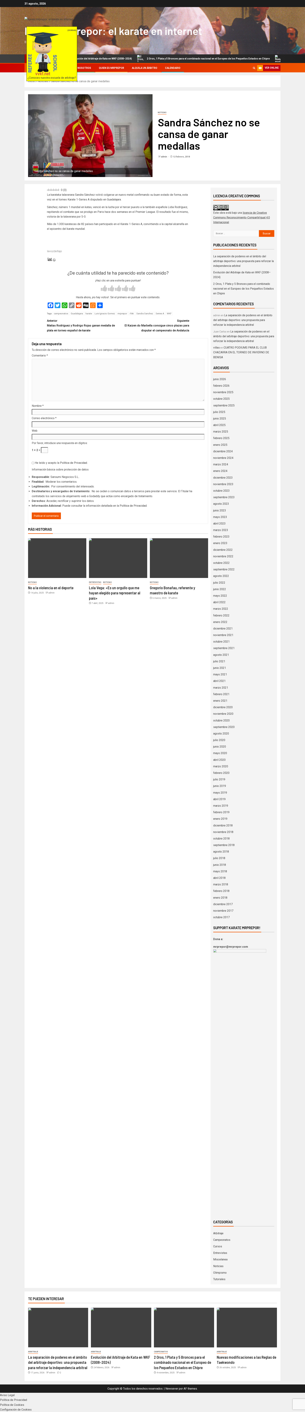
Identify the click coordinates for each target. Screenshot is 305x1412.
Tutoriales (219, 1279)
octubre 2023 (221, 490)
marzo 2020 (220, 766)
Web (34, 430)
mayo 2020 (220, 753)
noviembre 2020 (223, 713)
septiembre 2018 (224, 845)
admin (164, 156)
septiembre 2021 (224, 648)
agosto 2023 (221, 503)
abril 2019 (219, 799)
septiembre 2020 (224, 727)
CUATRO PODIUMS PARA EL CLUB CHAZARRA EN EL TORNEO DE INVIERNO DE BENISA (241, 352)
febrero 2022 (221, 615)
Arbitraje (218, 1233)
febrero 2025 (221, 438)
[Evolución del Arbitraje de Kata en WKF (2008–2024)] (121, 1327)
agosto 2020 (221, 733)
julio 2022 (219, 582)
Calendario (172, 68)
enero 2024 (220, 471)
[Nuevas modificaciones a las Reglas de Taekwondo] (247, 1327)
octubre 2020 (221, 720)
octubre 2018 (221, 838)
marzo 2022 (220, 608)
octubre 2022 (221, 563)
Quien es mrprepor (111, 68)
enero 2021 (220, 700)
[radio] (104, 289)
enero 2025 (220, 444)
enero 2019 (220, 818)
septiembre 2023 (224, 497)
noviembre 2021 (223, 635)
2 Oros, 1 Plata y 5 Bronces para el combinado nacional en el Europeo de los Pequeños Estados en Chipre (164, 58)
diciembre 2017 (223, 904)
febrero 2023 (221, 536)
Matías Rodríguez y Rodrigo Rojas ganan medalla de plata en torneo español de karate (81, 325)
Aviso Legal (7, 1395)
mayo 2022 (220, 595)
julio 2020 (219, 740)
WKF (169, 313)
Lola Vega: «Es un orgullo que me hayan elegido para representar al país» (114, 592)
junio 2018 (219, 865)
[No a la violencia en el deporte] (57, 558)
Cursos (217, 1246)
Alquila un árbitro (144, 68)
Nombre (38, 405)
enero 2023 (220, 543)
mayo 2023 (220, 517)
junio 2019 (219, 786)
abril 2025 (219, 425)
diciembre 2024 (223, 451)
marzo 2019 (220, 805)
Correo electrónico (44, 418)
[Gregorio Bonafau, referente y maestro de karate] (179, 558)
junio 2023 (219, 510)
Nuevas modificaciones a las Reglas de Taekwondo (271, 58)
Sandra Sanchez (144, 313)
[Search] (254, 67)
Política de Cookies (12, 1405)
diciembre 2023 (223, 477)
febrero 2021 (221, 694)
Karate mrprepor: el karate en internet (113, 30)
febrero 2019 (221, 812)
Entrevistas (95, 582)
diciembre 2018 (223, 825)
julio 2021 (219, 661)
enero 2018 (220, 897)
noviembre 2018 (223, 832)
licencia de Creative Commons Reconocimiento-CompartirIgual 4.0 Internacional (241, 217)
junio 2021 (219, 668)
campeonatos (61, 313)
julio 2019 (219, 779)
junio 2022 (219, 589)
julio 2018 (219, 858)
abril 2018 (219, 878)
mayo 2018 (220, 871)
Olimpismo (220, 1272)
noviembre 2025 (223, 392)
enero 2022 (220, 622)
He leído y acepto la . (61, 462)
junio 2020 (219, 746)
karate (89, 313)
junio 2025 (219, 418)
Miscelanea (220, 1259)
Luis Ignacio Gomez (105, 313)
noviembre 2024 (223, 458)
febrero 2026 (221, 385)
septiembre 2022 (224, 569)
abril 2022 (219, 602)
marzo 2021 (220, 687)
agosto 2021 (221, 654)
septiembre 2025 (224, 405)
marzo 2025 (220, 431)
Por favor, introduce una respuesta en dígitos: (60, 443)
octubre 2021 (221, 641)
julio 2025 (219, 412)
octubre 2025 (221, 398)
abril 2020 (219, 760)
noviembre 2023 (223, 484)
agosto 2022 (221, 576)
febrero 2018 (221, 891)
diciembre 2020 (223, 707)
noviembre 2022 (223, 556)
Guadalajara (77, 313)
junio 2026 (219, 379)
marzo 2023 (220, 530)
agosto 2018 (221, 851)
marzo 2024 (220, 464)
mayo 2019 (220, 792)
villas (216, 347)
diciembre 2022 (223, 549)
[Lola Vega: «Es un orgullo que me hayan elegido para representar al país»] (118, 558)
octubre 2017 (221, 917)
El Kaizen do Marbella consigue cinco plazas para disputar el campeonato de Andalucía (157, 325)
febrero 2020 (221, 773)
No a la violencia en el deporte (50, 587)
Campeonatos (221, 1240)
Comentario (40, 355)
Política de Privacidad (73, 462)
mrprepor (122, 313)
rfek (132, 313)
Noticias (162, 112)
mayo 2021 (220, 674)
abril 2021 (219, 681)
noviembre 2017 (223, 910)
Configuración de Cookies (16, 1409)
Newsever (171, 1388)
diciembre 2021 (223, 628)
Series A (160, 313)
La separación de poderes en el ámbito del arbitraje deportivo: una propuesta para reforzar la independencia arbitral (243, 261)
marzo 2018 (220, 884)
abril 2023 (219, 523)
